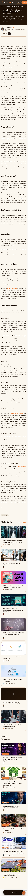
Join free (25, 2)
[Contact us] (24, 893)
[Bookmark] (17, 892)
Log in (18, 2)
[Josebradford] (2, 29)
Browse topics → (22, 522)
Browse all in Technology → (20, 737)
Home (2, 6)
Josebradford (8, 27)
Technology (7, 6)
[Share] (21, 892)
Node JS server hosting (16, 413)
